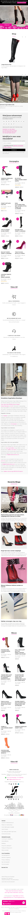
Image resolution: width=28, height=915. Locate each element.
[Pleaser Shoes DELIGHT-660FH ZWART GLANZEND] (7, 244)
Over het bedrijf (5, 864)
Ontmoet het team (6, 833)
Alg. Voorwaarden (6, 862)
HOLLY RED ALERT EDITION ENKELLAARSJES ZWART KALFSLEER (20, 652)
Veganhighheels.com (8, 897)
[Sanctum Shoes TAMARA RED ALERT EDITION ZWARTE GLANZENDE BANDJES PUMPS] (7, 667)
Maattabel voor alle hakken (9, 129)
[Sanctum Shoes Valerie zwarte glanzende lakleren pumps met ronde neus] (7, 694)
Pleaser (18, 404)
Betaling (3, 843)
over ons (3, 460)
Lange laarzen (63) (13, 66)
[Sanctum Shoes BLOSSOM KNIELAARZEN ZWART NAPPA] (21, 170)
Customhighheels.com (19, 897)
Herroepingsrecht (6, 855)
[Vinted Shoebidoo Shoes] (18, 784)
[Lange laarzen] (14, 50)
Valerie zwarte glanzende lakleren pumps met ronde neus (6, 703)
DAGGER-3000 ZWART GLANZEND (20, 230)
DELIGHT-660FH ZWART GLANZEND (6, 253)
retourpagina (14, 424)
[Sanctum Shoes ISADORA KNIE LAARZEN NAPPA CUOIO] (7, 642)
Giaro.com (21, 892)
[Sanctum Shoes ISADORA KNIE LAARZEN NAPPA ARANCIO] (7, 742)
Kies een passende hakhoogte (9, 131)
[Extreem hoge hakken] (14, 89)
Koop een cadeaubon (6, 845)
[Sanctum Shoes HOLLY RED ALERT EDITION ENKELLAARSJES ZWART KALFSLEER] (21, 642)
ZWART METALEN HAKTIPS (6, 204)
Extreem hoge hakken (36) (11, 106)
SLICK (11, 406)
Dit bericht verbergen (22, 2)
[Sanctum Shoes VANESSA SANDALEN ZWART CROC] (7, 170)
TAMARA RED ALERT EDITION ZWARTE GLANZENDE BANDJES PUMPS (6, 677)
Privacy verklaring (6, 859)
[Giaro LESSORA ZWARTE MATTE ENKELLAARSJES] (7, 267)
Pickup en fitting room (7, 848)
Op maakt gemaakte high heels (9, 831)
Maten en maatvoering (7, 824)
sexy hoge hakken (10, 448)
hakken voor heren (12, 449)
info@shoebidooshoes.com (13, 454)
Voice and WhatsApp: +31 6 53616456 (15, 777)
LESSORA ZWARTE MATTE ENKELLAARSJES (6, 276)
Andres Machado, (5, 406)
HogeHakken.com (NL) (18, 895)
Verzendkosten (5, 841)
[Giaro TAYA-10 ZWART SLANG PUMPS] (7, 222)
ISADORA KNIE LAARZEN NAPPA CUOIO (5, 651)
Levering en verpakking (7, 839)
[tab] (14, 633)
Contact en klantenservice (8, 822)
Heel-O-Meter (5, 829)
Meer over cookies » (14, 4)
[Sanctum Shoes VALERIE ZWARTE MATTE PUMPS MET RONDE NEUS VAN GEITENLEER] (21, 694)
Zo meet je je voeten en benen (10, 130)
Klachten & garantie (6, 857)
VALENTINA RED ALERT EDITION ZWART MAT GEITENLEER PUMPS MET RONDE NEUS (20, 677)
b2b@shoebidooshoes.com (8, 464)
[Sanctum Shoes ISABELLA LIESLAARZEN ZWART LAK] (7, 719)
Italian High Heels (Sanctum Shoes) (14, 890)
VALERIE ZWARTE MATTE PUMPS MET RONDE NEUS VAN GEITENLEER (20, 703)
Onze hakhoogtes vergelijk (8, 827)
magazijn (5, 415)
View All (14, 287)
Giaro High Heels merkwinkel (11, 892)
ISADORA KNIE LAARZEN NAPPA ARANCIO (5, 752)
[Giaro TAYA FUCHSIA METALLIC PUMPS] (21, 244)
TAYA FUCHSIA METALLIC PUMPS (20, 253)
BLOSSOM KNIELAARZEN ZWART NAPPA (21, 180)
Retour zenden (5, 850)
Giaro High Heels (5, 404)
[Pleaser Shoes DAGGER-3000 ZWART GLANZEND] (21, 222)
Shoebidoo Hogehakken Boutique (11, 398)
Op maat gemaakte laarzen (9, 132)
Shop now (7, 25)
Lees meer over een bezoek (8, 881)
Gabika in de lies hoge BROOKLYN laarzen (13, 471)
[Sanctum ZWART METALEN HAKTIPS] (7, 195)
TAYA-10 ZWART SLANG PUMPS (5, 230)
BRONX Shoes (12, 404)
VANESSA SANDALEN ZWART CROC (7, 179)
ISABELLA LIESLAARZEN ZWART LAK (7, 728)
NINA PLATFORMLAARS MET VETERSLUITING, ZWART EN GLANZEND (21, 206)
